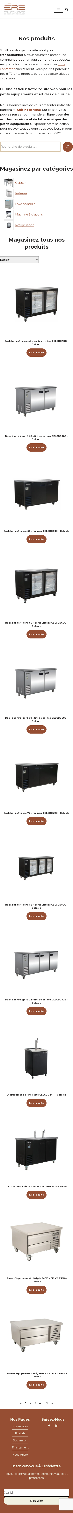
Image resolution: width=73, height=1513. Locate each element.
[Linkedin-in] (57, 1425)
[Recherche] (67, 147)
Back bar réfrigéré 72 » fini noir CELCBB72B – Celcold (36, 813)
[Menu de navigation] (58, 9)
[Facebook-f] (49, 1425)
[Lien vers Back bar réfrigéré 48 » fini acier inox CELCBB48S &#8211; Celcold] (36, 399)
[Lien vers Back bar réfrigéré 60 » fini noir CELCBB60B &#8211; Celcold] (36, 494)
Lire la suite (36, 352)
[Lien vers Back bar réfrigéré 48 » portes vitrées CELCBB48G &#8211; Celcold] (36, 304)
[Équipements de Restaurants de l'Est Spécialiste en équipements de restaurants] (14, 9)
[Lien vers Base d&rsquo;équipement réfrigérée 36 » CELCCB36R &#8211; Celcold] (36, 1241)
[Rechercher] (66, 9)
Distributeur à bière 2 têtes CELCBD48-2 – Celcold (36, 1186)
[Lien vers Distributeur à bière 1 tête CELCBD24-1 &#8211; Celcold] (36, 1058)
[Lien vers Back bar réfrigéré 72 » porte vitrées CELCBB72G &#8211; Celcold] (36, 868)
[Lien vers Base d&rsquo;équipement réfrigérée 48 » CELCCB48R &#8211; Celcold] (36, 1336)
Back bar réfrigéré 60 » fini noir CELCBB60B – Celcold (36, 531)
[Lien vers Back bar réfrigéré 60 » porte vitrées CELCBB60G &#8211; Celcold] (36, 586)
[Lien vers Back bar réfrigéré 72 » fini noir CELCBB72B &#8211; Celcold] (36, 776)
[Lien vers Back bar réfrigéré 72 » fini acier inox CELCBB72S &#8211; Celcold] (36, 963)
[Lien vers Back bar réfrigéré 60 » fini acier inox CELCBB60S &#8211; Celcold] (36, 681)
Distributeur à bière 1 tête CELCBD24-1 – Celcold (36, 1094)
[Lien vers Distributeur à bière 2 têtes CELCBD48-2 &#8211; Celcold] (36, 1150)
